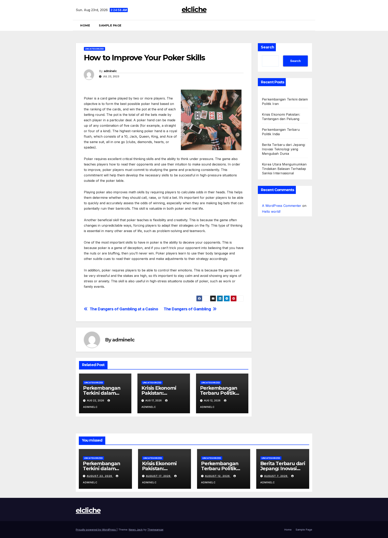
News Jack (136, 529)
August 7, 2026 (276, 475)
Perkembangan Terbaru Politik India (218, 393)
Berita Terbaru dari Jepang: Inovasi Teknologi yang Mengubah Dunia (283, 149)
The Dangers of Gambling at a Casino (124, 309)
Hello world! (271, 211)
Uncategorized (94, 49)
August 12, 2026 (218, 475)
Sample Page (110, 25)
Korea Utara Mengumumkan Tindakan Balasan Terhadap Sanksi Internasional (284, 168)
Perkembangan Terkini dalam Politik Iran (101, 393)
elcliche (194, 9)
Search (267, 47)
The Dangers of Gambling (187, 309)
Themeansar (155, 529)
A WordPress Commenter (281, 206)
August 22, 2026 (100, 475)
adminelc (110, 71)
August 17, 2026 (158, 475)
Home (85, 25)
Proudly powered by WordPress (96, 529)
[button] (310, 25)
